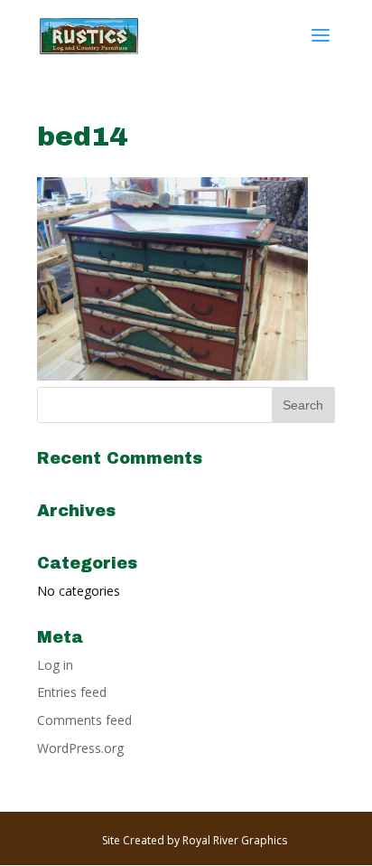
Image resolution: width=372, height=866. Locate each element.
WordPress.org (80, 748)
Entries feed (72, 692)
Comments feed (84, 720)
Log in (55, 664)
